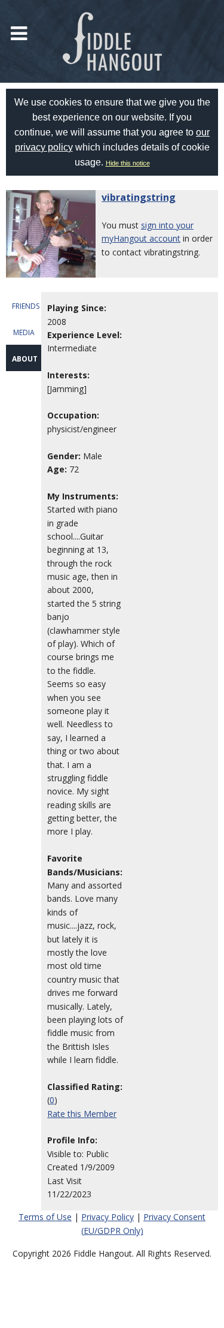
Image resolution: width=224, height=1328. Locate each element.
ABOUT (25, 359)
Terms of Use (45, 1216)
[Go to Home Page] (112, 41)
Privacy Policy (107, 1216)
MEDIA (24, 332)
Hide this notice (128, 163)
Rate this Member (81, 1113)
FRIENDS (25, 306)
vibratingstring (139, 197)
